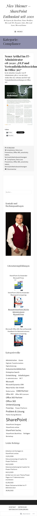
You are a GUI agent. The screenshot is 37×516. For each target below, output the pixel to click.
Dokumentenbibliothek (16, 369)
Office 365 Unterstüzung (13, 403)
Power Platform (21, 408)
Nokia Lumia (10, 391)
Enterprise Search (12, 372)
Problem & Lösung (15, 411)
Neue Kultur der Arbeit (15, 387)
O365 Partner (22, 391)
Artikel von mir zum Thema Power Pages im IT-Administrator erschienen (18, 477)
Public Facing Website (13, 415)
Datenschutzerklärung (18, 509)
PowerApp (10, 408)
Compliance (10, 150)
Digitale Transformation (14, 363)
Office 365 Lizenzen (22, 394)
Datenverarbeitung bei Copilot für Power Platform (18, 468)
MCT (21, 378)
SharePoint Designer (13, 424)
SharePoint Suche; (13, 430)
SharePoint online (12, 427)
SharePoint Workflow (14, 433)
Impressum (22, 507)
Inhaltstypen (23, 375)
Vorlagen (26, 433)
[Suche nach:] (18, 192)
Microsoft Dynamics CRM (15, 384)
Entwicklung (11, 375)
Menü (20, 31)
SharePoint (16, 419)
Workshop (9, 436)
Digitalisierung (11, 366)
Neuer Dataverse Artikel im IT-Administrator (16, 486)
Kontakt (12, 507)
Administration (11, 360)
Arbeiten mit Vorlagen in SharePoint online (14, 452)
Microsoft (10, 381)
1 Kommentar (11, 169)
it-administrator (12, 378)
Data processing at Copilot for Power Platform (16, 460)
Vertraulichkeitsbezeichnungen (16, 157)
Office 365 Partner (14, 397)
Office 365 (16, 152)
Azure (21, 360)
